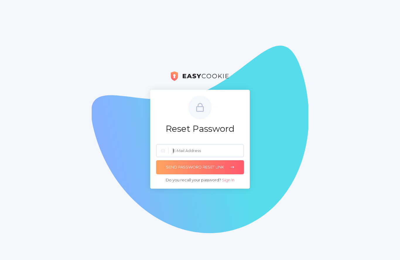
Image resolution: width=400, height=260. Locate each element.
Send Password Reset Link (195, 167)
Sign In (228, 180)
